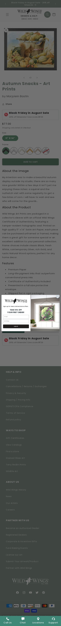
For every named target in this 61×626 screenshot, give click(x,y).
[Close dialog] (57, 296)
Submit (16, 326)
